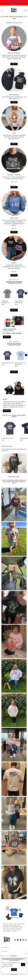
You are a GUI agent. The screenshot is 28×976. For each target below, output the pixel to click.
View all (14, 310)
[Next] (26, 293)
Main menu (4, 951)
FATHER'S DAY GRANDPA (14, 281)
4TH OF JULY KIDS (15, 345)
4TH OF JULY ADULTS (14, 343)
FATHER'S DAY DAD (14, 283)
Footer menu (5, 947)
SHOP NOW (14, 64)
